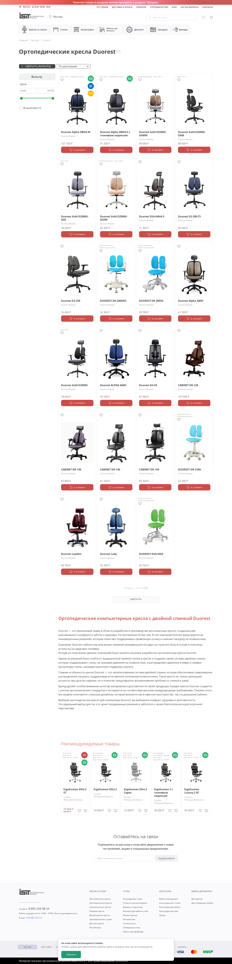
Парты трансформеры (133, 931)
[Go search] (150, 17)
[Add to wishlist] (62, 79)
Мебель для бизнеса (112, 29)
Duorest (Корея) (68, 136)
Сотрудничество (159, 7)
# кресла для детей (107, 247)
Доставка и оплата (122, 7)
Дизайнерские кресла (99, 915)
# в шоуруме (98, 753)
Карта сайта (46, 947)
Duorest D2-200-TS (189, 216)
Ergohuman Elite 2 (105, 789)
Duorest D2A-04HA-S (151, 216)
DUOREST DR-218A (189, 469)
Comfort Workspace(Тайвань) (73, 798)
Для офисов (196, 899)
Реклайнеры (95, 927)
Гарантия (141, 7)
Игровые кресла (96, 911)
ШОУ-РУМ (27, 947)
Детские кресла (96, 923)
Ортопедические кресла (100, 903)
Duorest (47, 40)
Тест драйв (102, 7)
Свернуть (135, 599)
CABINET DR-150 (149, 469)
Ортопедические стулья (100, 919)
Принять (71, 954)
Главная (23, 40)
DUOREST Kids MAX (151, 554)
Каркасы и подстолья (133, 907)
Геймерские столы (131, 927)
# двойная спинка (77, 76)
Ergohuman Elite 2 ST (74, 791)
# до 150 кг (67, 755)
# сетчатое (67, 753)
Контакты (207, 7)
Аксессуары (87, 29)
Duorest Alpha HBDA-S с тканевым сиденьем (115, 133)
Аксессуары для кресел (169, 907)
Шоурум (162, 29)
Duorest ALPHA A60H (113, 385)
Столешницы (129, 923)
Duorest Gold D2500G (74, 385)
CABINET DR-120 (188, 385)
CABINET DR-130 (71, 469)
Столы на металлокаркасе (135, 903)
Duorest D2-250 (70, 300)
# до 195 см (67, 757)
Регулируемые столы (132, 899)
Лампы (162, 915)
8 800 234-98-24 (35, 6)
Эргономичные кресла (99, 899)
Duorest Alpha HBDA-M (75, 132)
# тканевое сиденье (161, 755)
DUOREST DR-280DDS (113, 300)
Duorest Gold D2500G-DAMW (153, 133)
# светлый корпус (145, 76)
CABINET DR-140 (110, 469)
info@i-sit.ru (30, 917)
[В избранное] (79, 809)
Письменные (129, 919)
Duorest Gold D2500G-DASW (114, 218)
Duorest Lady (108, 554)
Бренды (183, 29)
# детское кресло (106, 245)
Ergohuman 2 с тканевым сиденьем (163, 792)
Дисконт (139, 29)
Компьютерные (130, 915)
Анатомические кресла (100, 907)
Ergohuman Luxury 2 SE (191, 791)
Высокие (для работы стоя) (135, 911)
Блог (174, 7)
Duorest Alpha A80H (190, 300)
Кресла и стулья (38, 29)
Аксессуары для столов (169, 903)
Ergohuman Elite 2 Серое (135, 791)
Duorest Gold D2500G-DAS (75, 218)
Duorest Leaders (71, 554)
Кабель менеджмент (168, 899)
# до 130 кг (64, 76)
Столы (63, 29)
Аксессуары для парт (168, 911)
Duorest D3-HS (148, 385)
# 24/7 (75, 757)
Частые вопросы (190, 7)
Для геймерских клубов (202, 903)
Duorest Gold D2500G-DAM (191, 133)
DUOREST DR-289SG (151, 300)
